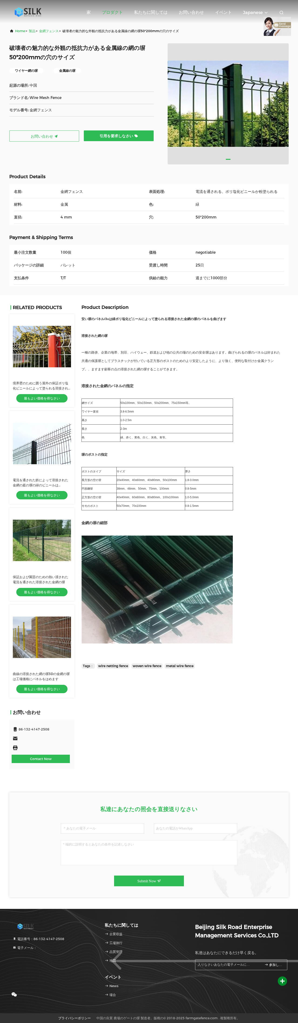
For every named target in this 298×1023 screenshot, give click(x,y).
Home (20, 31)
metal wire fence (179, 666)
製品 (32, 31)
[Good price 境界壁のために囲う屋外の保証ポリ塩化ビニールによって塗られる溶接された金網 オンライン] (42, 346)
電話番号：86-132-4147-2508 (40, 939)
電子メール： (26, 948)
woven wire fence (147, 666)
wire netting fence (113, 666)
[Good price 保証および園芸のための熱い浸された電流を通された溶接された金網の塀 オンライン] (42, 540)
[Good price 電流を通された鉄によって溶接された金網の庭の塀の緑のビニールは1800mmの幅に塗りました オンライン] (42, 443)
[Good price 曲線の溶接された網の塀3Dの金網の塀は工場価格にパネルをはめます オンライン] (42, 637)
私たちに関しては (151, 12)
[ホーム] (28, 12)
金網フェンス (49, 31)
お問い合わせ (191, 12)
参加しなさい (275, 965)
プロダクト (112, 12)
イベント (223, 12)
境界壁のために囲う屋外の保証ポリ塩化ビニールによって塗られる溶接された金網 (40, 388)
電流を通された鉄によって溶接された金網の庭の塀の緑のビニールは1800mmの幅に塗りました (40, 485)
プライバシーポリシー (74, 1018)
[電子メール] (42, 738)
